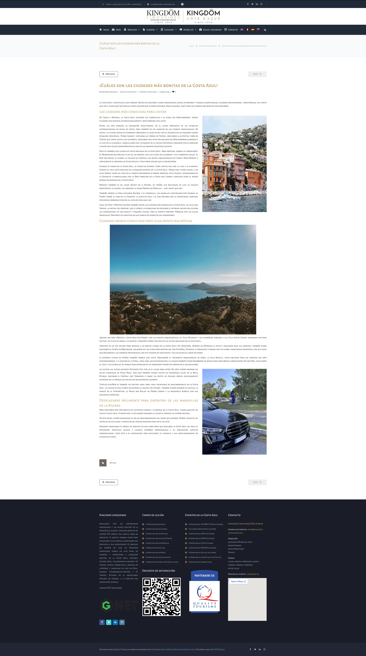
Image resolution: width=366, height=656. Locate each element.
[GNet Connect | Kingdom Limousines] (182, 4)
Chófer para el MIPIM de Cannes (202, 538)
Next (255, 74)
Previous (110, 74)
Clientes (151, 29)
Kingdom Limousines (109, 92)
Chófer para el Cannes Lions (200, 562)
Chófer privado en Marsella (157, 543)
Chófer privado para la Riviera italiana (162, 562)
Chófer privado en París (156, 553)
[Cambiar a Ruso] (258, 30)
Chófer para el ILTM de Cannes (201, 543)
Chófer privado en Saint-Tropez (159, 538)
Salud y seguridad (212, 29)
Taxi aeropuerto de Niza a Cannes (202, 529)
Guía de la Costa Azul (208, 46)
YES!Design (219, 649)
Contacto (233, 29)
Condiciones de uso (185, 649)
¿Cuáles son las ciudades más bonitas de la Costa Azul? (158, 85)
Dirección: (233, 538)
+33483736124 (252, 574)
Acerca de (188, 29)
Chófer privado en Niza (155, 524)
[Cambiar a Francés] (247, 30)
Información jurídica (163, 649)
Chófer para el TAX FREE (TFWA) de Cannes (206, 524)
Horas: (231, 558)
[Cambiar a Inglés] (242, 30)
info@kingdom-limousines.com (163, 4)
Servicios (132, 29)
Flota (118, 29)
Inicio (106, 29)
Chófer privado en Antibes (157, 534)
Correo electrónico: (237, 529)
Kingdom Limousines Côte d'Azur (245, 523)
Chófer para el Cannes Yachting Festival (205, 557)
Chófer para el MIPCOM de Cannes (202, 548)
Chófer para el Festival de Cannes (202, 553)
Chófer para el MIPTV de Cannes (202, 534)
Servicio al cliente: (237, 574)
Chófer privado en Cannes (156, 529)
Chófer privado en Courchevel (158, 557)
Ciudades (169, 29)
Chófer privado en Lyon (155, 548)
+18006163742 (136, 4)
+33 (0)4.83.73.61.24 (119, 4)
